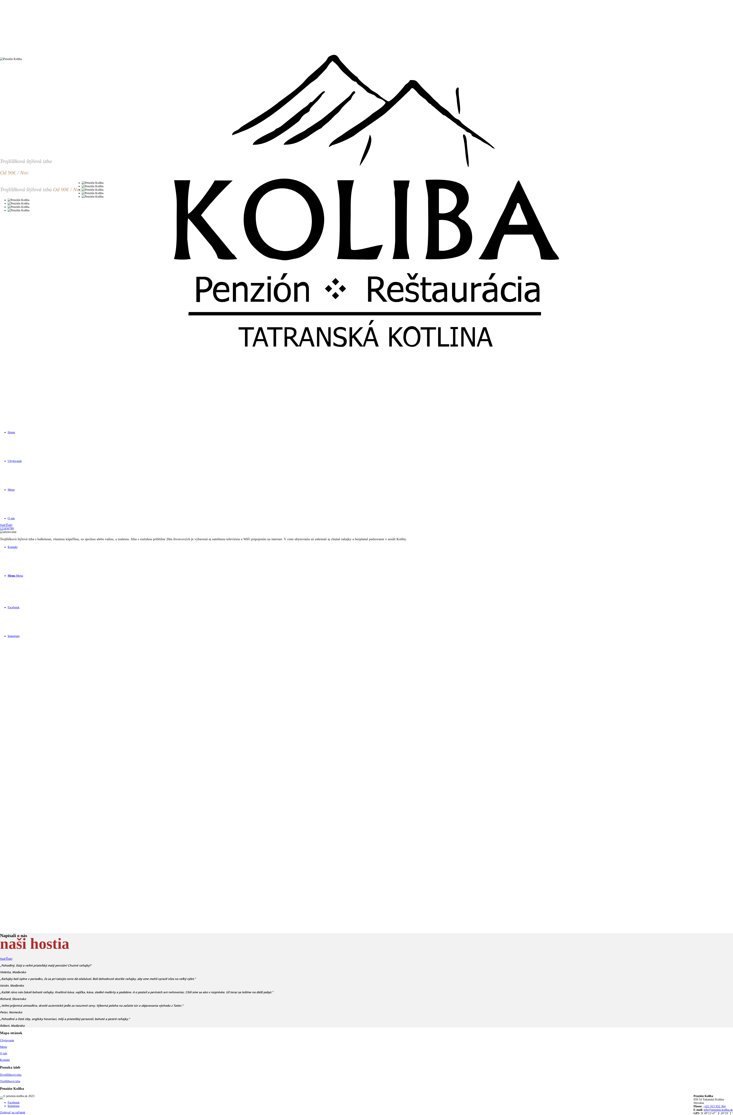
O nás (3, 1053)
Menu (3, 1047)
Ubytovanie (7, 1040)
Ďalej (9, 525)
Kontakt (5, 1059)
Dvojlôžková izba (10, 1074)
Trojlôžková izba (10, 1081)
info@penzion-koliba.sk (718, 1109)
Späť (3, 525)
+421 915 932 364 (714, 1106)
